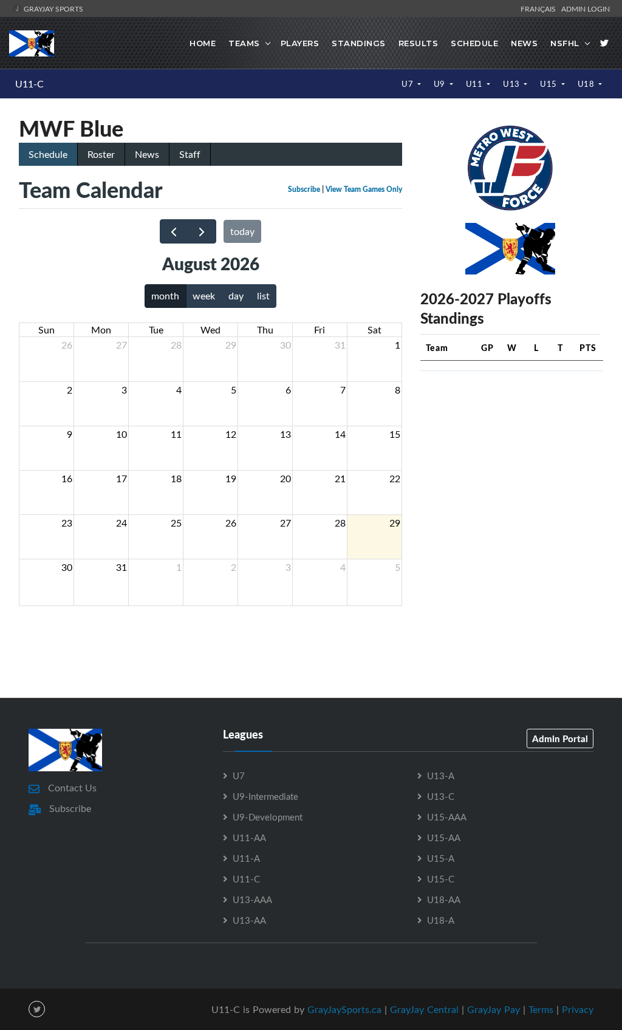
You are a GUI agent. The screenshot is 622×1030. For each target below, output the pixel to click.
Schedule (474, 43)
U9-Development (267, 817)
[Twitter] (604, 43)
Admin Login (585, 8)
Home (203, 43)
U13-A (440, 775)
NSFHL (564, 43)
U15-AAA (446, 817)
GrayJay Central (424, 1009)
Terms (540, 1009)
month (165, 295)
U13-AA (249, 920)
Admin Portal (560, 738)
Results (418, 43)
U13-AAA (252, 899)
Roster (101, 154)
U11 (475, 83)
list (263, 295)
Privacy (577, 1009)
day (236, 295)
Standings (359, 43)
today (242, 231)
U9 (441, 83)
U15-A (440, 858)
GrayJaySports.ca (344, 1009)
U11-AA (249, 837)
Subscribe (304, 189)
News (524, 43)
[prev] (174, 231)
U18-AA (443, 899)
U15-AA (443, 837)
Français (540, 8)
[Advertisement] (511, 457)
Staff (189, 154)
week (204, 295)
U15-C (440, 879)
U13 (512, 83)
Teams (244, 43)
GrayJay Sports (52, 8)
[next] (202, 231)
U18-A (440, 920)
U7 (408, 83)
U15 (549, 83)
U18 (587, 83)
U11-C (29, 83)
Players (300, 43)
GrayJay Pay (493, 1009)
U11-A (246, 858)
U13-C (440, 796)
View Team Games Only (364, 189)
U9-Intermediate (265, 796)
